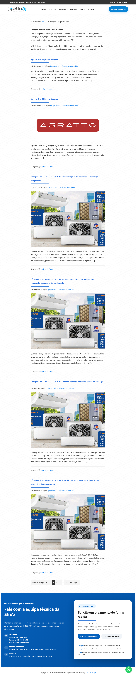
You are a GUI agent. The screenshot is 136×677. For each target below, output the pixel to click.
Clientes (73, 9)
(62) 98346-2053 (22, 640)
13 (66, 582)
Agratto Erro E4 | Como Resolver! (45, 99)
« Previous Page (38, 582)
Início (43, 9)
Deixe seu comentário (70, 66)
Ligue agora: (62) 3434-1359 (119, 2)
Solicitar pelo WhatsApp (89, 636)
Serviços (62, 9)
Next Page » (74, 582)
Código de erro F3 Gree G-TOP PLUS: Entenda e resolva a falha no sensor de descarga (67, 381)
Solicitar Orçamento (118, 9)
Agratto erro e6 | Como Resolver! (45, 59)
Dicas (81, 9)
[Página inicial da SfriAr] (17, 9)
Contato (91, 9)
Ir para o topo (91, 673)
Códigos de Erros (46, 89)
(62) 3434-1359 (21, 637)
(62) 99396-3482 (23, 642)
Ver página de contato (112, 636)
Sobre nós (53, 9)
